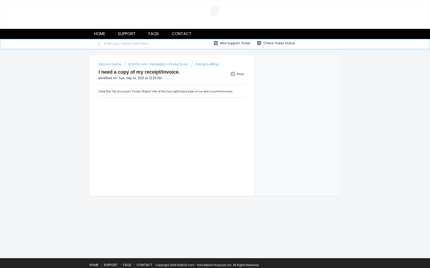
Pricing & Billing (206, 64)
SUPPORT (126, 33)
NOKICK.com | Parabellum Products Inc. (158, 64)
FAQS (153, 33)
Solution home (110, 64)
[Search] (99, 44)
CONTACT (181, 33)
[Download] (206, 75)
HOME (99, 33)
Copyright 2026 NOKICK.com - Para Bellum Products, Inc (193, 265)
